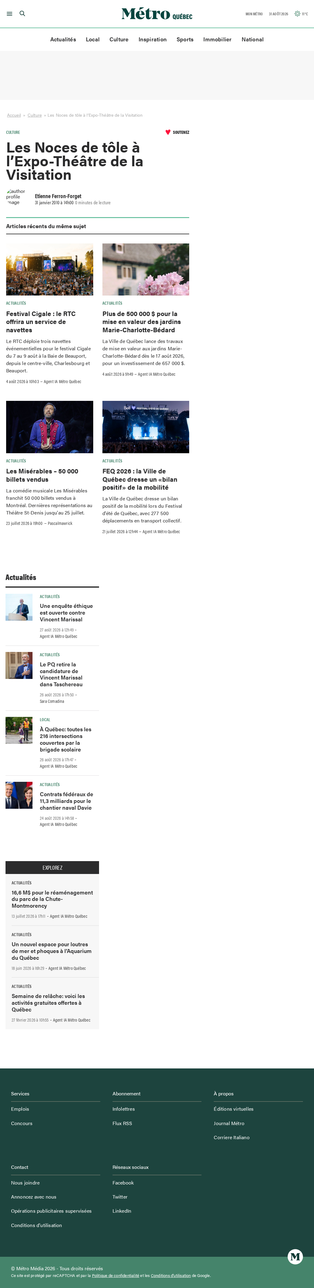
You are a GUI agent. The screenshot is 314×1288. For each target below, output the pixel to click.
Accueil (14, 115)
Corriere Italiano (231, 1137)
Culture (119, 39)
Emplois (20, 1108)
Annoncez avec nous (34, 1196)
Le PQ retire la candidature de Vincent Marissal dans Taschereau (61, 674)
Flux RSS (122, 1123)
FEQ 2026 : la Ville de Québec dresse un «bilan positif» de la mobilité (139, 478)
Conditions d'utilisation (171, 1275)
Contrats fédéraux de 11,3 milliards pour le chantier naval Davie (66, 800)
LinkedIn (122, 1210)
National (253, 39)
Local (93, 39)
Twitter (120, 1196)
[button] (8, 14)
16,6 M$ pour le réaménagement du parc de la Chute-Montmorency (52, 899)
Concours (22, 1123)
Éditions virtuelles (234, 1108)
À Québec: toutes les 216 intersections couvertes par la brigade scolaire (65, 739)
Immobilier (217, 39)
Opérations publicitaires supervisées (51, 1210)
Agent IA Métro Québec (62, 381)
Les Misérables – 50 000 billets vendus (42, 474)
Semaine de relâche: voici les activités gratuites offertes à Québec (48, 1002)
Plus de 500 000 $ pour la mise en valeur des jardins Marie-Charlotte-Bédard (141, 321)
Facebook (123, 1182)
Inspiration (153, 39)
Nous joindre (25, 1182)
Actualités (63, 39)
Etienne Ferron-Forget (58, 195)
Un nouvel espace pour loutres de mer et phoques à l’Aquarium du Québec (52, 950)
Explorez (52, 867)
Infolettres (124, 1108)
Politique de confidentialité (116, 1275)
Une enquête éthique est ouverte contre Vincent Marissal (66, 612)
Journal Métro (229, 1123)
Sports (185, 39)
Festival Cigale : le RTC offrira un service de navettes (41, 321)
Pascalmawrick (60, 523)
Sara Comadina (52, 701)
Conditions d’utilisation (36, 1225)
